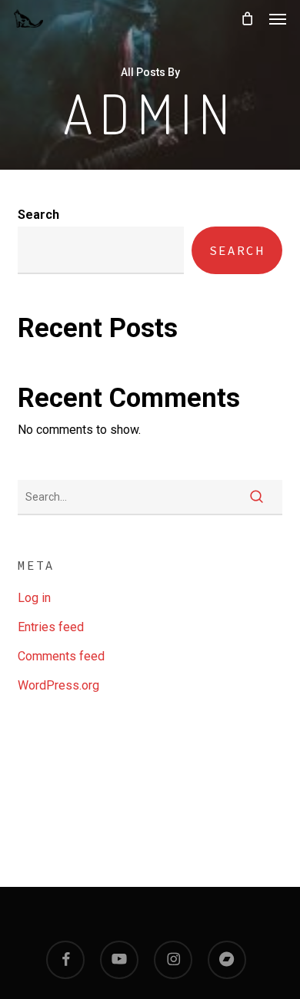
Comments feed (61, 656)
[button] (277, 18)
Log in (34, 597)
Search (38, 214)
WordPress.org (58, 685)
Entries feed (51, 627)
